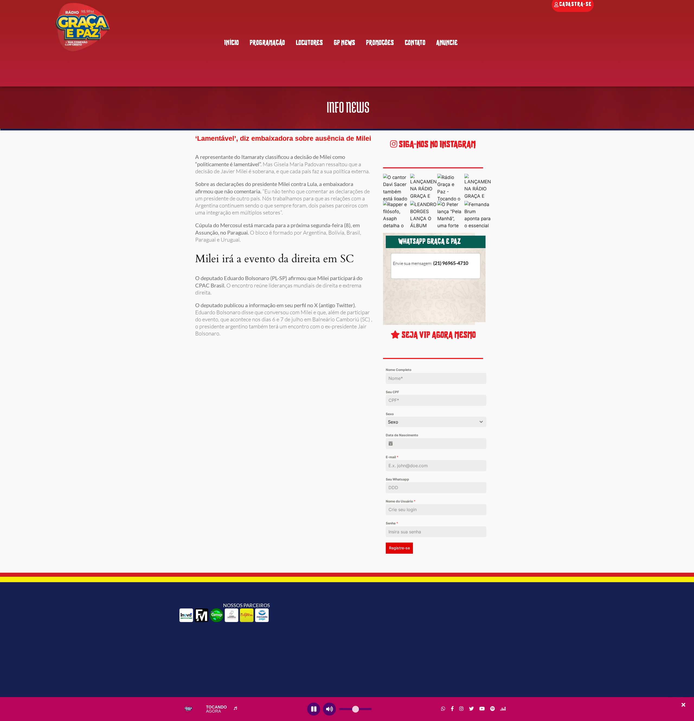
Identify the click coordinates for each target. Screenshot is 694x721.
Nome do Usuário (401, 501)
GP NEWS (344, 43)
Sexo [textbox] (393, 422)
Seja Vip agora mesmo (438, 335)
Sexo (390, 414)
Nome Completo (398, 370)
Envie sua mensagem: (430, 263)
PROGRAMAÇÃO (267, 43)
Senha (392, 523)
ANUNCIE (447, 43)
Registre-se (399, 548)
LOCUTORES (309, 43)
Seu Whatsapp (397, 479)
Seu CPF (392, 392)
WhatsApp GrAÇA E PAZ (429, 242)
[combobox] (436, 422)
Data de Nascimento (402, 435)
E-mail (392, 457)
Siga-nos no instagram (436, 145)
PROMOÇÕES (380, 43)
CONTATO (415, 43)
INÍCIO (231, 43)
